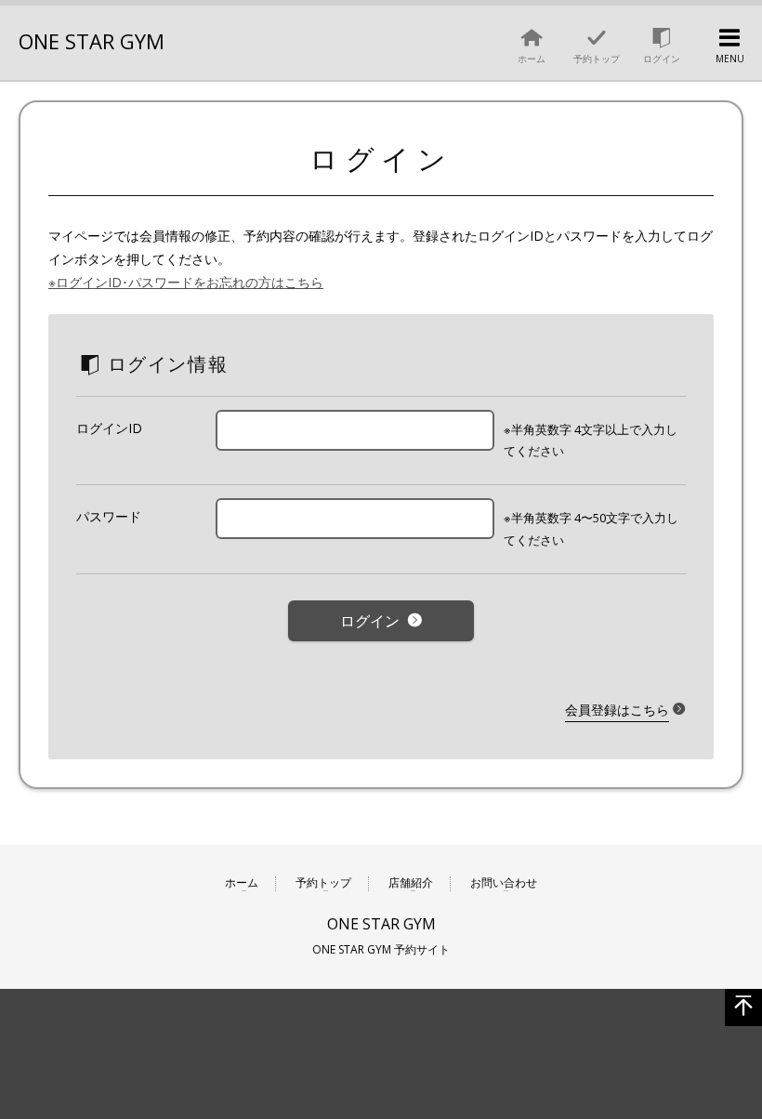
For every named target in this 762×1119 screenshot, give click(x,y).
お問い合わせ (503, 883)
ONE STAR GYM (91, 41)
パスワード (108, 516)
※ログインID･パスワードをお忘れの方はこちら (185, 282)
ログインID (109, 428)
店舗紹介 (410, 883)
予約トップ (323, 883)
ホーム (241, 883)
